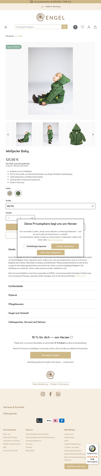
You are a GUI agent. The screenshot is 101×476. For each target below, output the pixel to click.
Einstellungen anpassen (36, 246)
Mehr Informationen (55, 239)
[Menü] (96, 445)
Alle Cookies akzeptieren (51, 252)
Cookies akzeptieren (65, 246)
